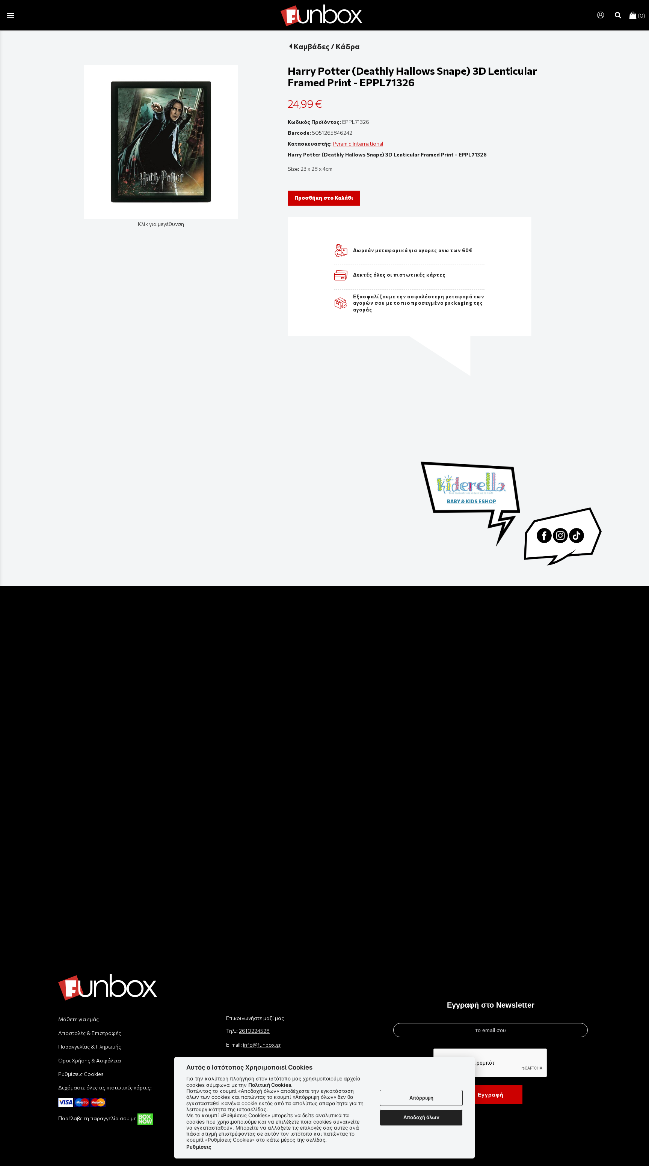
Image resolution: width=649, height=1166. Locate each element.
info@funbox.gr (262, 1044)
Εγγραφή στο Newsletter (490, 1005)
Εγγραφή (491, 1095)
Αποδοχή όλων (421, 1117)
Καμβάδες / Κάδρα (327, 46)
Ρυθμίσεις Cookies (81, 1074)
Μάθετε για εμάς (78, 1019)
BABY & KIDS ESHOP (471, 501)
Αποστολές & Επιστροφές (89, 1033)
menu (10, 15)
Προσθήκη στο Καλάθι (323, 197)
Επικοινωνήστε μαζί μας (255, 1018)
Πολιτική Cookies (269, 1085)
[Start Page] (321, 15)
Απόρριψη (421, 1098)
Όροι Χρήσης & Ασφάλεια (89, 1060)
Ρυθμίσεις (198, 1147)
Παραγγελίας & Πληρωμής (89, 1046)
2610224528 (254, 1031)
